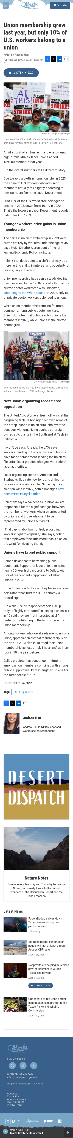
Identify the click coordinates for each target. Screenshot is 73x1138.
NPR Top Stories (24, 692)
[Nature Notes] (36, 848)
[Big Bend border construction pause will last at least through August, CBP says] (15, 947)
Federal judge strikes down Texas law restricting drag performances (45, 922)
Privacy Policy (14, 1104)
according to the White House (24, 293)
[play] (5, 1131)
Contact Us (13, 1096)
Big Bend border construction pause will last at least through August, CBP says (47, 945)
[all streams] (68, 1132)
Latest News (13, 911)
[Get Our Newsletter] (36, 786)
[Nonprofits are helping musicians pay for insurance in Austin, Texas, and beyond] (15, 970)
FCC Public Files (15, 1102)
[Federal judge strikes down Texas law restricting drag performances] (15, 924)
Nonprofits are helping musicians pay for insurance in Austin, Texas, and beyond (48, 968)
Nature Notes (37, 878)
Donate (62, 5)
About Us (12, 1093)
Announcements (16, 1099)
